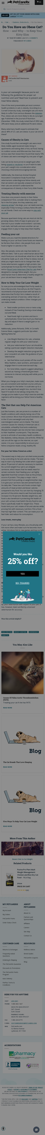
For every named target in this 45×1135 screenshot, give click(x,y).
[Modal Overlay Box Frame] (22, 567)
